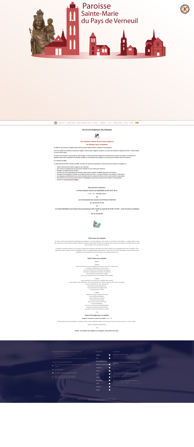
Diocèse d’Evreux (71, 122)
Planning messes (118, 122)
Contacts (131, 122)
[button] (103, 355)
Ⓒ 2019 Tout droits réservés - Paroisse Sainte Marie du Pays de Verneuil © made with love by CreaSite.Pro (97, 399)
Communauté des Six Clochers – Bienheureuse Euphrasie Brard (70, 358)
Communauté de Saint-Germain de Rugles (65, 354)
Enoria (126, 122)
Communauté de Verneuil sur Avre (62, 356)
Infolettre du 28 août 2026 (120, 354)
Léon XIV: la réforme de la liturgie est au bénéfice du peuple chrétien (125, 381)
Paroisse (61, 122)
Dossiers (94, 122)
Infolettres (102, 122)
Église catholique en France (84, 122)
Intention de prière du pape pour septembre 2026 (127, 373)
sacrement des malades (71, 179)
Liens (109, 122)
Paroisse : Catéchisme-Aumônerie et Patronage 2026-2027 (126, 362)
